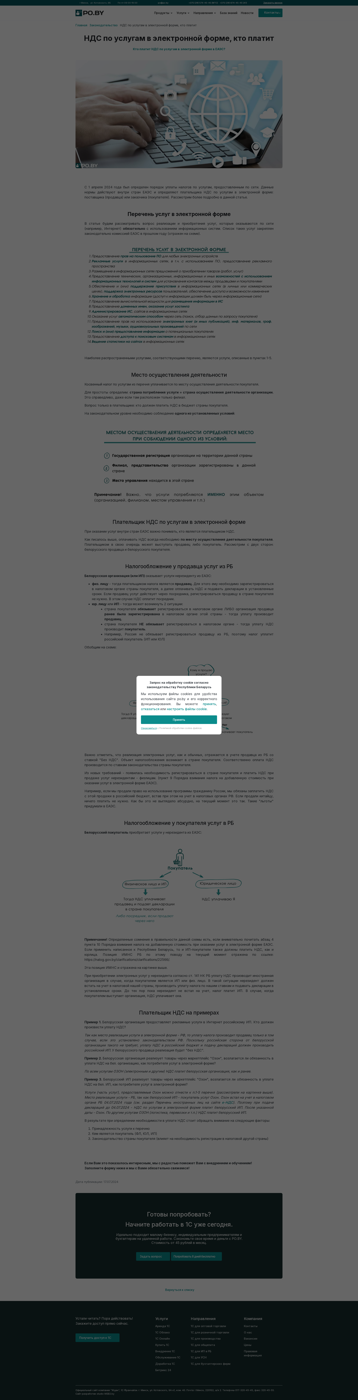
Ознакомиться (149, 728)
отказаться (150, 709)
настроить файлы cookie (187, 709)
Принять (179, 720)
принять (209, 704)
